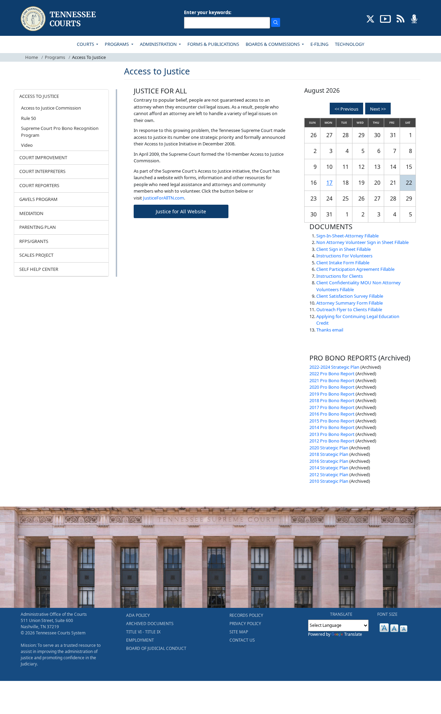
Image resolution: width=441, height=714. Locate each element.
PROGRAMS (117, 44)
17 (329, 182)
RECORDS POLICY (246, 615)
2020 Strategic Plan (328, 448)
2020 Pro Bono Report (332, 387)
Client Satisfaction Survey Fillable (349, 296)
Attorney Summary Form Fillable (349, 303)
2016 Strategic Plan (328, 461)
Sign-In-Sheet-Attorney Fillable (347, 236)
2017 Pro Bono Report (332, 407)
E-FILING (319, 44)
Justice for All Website (181, 211)
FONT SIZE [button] (387, 614)
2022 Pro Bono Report (332, 373)
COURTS (86, 44)
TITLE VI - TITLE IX (143, 632)
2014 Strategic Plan (328, 468)
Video (27, 145)
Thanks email (329, 330)
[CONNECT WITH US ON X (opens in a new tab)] (370, 18)
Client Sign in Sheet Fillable (343, 249)
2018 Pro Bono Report (332, 400)
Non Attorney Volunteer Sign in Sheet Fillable (362, 242)
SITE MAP (238, 632)
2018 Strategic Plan (328, 454)
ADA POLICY (138, 615)
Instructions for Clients (339, 276)
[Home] (59, 18)
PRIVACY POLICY (245, 623)
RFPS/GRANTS (33, 241)
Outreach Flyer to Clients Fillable (349, 309)
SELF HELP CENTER (38, 269)
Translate (353, 634)
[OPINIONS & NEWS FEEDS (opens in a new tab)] (400, 18)
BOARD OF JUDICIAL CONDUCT (156, 648)
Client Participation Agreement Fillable (355, 269)
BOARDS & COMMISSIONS (273, 44)
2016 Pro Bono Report (332, 414)
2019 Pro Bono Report (332, 394)
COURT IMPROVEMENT (43, 157)
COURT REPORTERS (39, 185)
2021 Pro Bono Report (332, 380)
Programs (55, 57)
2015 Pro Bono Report (332, 421)
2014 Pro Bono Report (332, 427)
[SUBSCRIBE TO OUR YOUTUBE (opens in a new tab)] (385, 18)
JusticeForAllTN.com (163, 198)
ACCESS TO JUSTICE (39, 96)
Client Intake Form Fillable (342, 262)
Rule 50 (28, 118)
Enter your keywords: (208, 12)
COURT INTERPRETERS (42, 171)
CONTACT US (242, 640)
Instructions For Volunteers (344, 256)
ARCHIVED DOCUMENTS (150, 623)
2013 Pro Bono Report (332, 434)
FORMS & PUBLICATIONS (213, 44)
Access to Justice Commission (51, 108)
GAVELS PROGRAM (38, 199)
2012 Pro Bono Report (332, 441)
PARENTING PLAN (37, 227)
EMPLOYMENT (140, 640)
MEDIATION (31, 213)
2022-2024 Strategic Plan (334, 367)
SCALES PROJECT (36, 255)
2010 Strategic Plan (328, 481)
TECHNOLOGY (349, 44)
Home (31, 57)
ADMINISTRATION (159, 44)
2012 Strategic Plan (328, 474)
